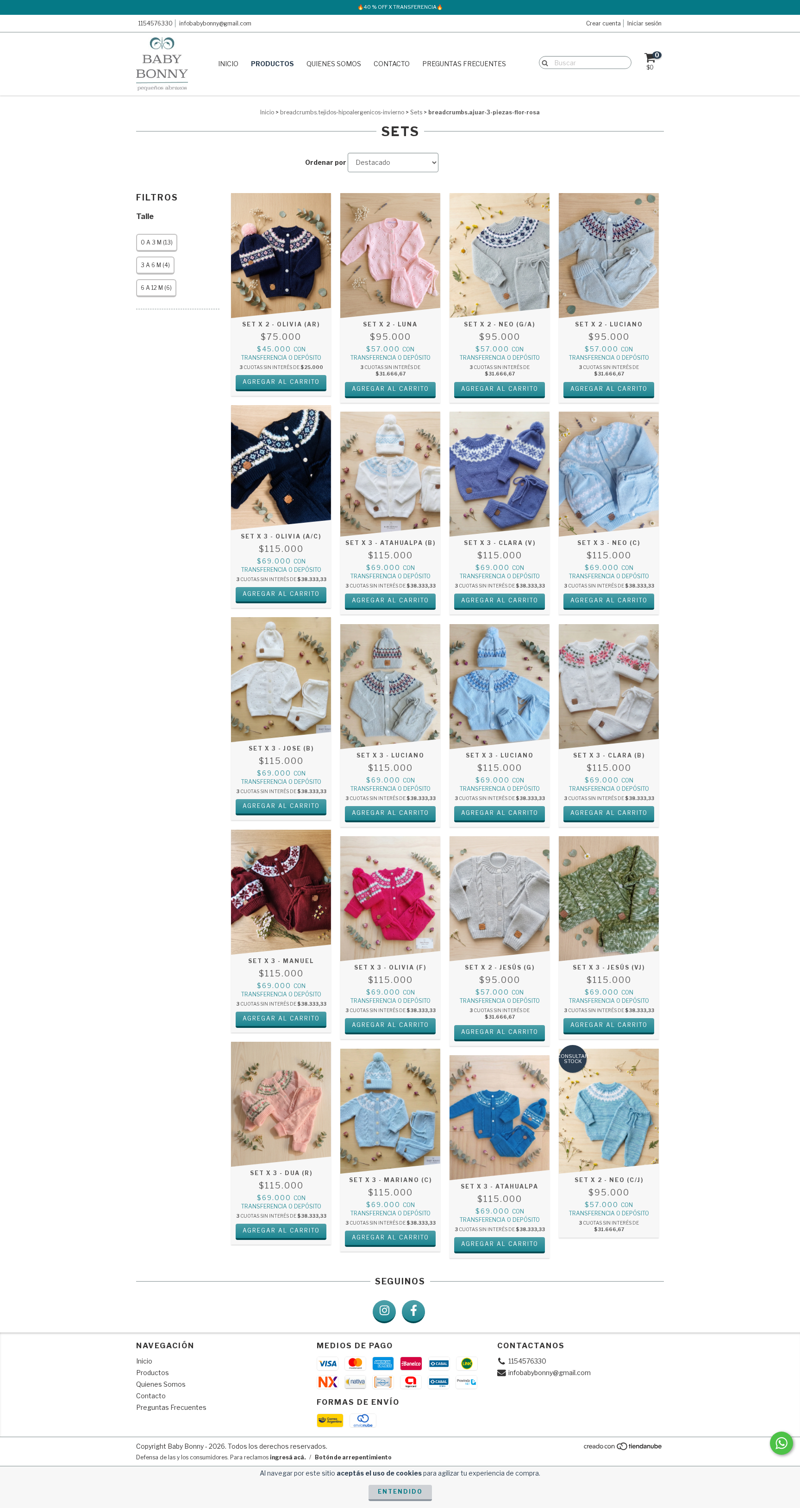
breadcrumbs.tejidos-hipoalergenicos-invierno (342, 112)
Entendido (400, 1491)
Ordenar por (325, 162)
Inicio (228, 64)
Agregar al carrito (281, 381)
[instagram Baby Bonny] (384, 1311)
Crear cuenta (603, 23)
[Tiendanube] (623, 1448)
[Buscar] (543, 62)
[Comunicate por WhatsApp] (781, 1443)
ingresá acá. (288, 1457)
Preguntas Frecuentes (464, 64)
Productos (272, 64)
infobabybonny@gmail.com (215, 23)
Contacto (392, 64)
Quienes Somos (333, 64)
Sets (416, 112)
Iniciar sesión (644, 23)
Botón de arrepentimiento (353, 1457)
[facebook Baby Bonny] (413, 1311)
